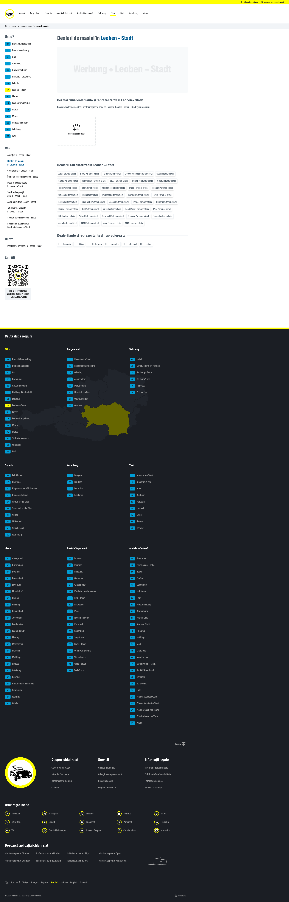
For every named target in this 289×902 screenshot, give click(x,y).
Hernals (13, 598)
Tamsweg (138, 385)
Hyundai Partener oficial (138, 194)
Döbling (13, 571)
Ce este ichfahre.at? (60, 767)
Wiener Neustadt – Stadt (145, 703)
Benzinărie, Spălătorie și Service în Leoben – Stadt (18, 225)
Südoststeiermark (17, 122)
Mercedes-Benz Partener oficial (138, 173)
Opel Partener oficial (165, 173)
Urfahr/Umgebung (80, 650)
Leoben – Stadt (26, 26)
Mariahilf (14, 650)
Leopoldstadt (16, 631)
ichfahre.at (16, 895)
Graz (11, 57)
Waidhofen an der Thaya (145, 710)
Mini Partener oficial (162, 209)
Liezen (12, 96)
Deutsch (83, 882)
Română (54, 882)
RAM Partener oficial (90, 223)
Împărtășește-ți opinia (61, 781)
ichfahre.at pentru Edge (78, 853)
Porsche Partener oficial (142, 180)
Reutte (137, 521)
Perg (74, 611)
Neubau (13, 663)
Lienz (136, 515)
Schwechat (139, 683)
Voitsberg (14, 129)
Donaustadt (15, 578)
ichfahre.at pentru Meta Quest (112, 860)
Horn (136, 598)
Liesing (13, 637)
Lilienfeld (138, 631)
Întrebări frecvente (60, 774)
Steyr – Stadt (77, 644)
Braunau (75, 558)
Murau (12, 116)
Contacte (55, 787)
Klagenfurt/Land (17, 495)
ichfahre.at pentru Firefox (48, 853)
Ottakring (14, 670)
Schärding (76, 631)
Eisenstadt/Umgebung (82, 366)
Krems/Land (139, 617)
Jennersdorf (77, 379)
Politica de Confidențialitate (158, 774)
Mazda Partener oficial (68, 209)
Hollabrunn (139, 591)
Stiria (14, 26)
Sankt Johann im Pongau (145, 366)
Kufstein (138, 501)
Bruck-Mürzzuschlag (19, 43)
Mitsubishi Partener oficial (93, 202)
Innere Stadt (15, 611)
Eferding (75, 565)
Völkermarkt (15, 521)
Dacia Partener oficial (138, 187)
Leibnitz (13, 83)
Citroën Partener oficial (68, 194)
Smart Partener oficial (166, 180)
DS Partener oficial (90, 194)
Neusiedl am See (79, 392)
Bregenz (76, 475)
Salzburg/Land (140, 379)
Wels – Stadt (77, 663)
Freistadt (76, 571)
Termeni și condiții (153, 787)
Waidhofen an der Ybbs (144, 716)
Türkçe (25, 882)
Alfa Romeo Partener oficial (113, 187)
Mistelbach (139, 650)
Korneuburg (139, 611)
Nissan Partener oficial (119, 202)
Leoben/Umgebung (18, 103)
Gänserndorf (139, 584)
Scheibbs (138, 677)
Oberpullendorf (79, 398)
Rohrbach (76, 624)
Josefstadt (14, 617)
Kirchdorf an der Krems (82, 591)
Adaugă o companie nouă (110, 774)
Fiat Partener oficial (89, 187)
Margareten (15, 644)
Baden (137, 571)
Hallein (137, 359)
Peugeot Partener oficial (112, 194)
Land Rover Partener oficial (137, 209)
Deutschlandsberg (18, 50)
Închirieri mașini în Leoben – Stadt (22, 176)
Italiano (64, 882)
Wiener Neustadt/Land (144, 696)
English (73, 882)
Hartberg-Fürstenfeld (19, 76)
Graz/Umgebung (17, 70)
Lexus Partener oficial (67, 202)
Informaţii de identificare (156, 767)
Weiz (12, 136)
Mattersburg (77, 385)
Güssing (75, 372)
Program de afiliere (107, 787)
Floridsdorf (15, 591)
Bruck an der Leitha (142, 565)
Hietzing (13, 604)
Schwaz (137, 528)
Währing (13, 696)
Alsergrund (15, 558)
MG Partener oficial (66, 216)
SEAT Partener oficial (119, 180)
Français (35, 882)
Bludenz (75, 482)
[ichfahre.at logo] (9, 14)
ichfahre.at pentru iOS (77, 860)
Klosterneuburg (141, 604)
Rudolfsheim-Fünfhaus (20, 683)
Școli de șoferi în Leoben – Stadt (21, 217)
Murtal (12, 109)
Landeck (137, 508)
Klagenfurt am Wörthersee (22, 488)
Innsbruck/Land (141, 482)
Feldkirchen (15, 475)
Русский (15, 882)
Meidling (14, 657)
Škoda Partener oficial (68, 180)
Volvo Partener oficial (88, 216)
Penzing (13, 677)
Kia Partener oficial (90, 209)
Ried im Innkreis (79, 617)
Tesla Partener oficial (67, 187)
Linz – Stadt (77, 598)
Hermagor (14, 482)
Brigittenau (15, 565)
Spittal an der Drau (18, 501)
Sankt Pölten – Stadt (143, 663)
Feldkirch (76, 495)
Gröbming (14, 63)
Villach (13, 515)
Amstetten (138, 558)
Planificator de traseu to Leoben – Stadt (24, 246)
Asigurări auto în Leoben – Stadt (21, 202)
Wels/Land (76, 670)
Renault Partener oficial (162, 187)
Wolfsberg (14, 534)
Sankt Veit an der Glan (19, 508)
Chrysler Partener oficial (138, 216)
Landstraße (15, 624)
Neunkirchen (139, 657)
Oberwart (76, 405)
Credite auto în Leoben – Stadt (20, 170)
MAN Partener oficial (134, 223)
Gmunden (76, 578)
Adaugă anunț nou (106, 767)
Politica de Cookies (154, 781)
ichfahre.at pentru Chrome (17, 853)
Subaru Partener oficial (166, 202)
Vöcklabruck (77, 657)
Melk (136, 644)
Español (44, 882)
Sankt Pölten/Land (142, 670)
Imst (136, 488)
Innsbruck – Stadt (142, 475)
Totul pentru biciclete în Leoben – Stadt (16, 209)
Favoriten (14, 584)
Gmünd (137, 578)
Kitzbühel (138, 495)
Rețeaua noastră (105, 781)
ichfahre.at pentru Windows (17, 860)
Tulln (136, 690)
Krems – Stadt (140, 624)
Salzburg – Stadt (142, 372)
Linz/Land (76, 604)
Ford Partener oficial (112, 173)
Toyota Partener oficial (162, 194)
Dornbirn (76, 488)
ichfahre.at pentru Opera (110, 853)
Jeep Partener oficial (67, 223)
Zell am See (139, 392)
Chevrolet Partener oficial (113, 216)
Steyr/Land (76, 637)
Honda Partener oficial (142, 202)
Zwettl (136, 723)
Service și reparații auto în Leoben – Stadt (17, 194)
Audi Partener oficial (67, 173)
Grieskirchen (77, 584)
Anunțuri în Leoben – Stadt (19, 155)
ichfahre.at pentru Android (48, 860)
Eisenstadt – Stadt (80, 359)
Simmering (15, 690)
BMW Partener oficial (89, 173)
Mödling (137, 637)
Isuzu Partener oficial (112, 209)
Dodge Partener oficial (162, 216)
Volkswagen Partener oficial (94, 180)
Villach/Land (15, 528)
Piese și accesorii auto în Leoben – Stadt (17, 184)
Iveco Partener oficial (112, 223)
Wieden (13, 703)
